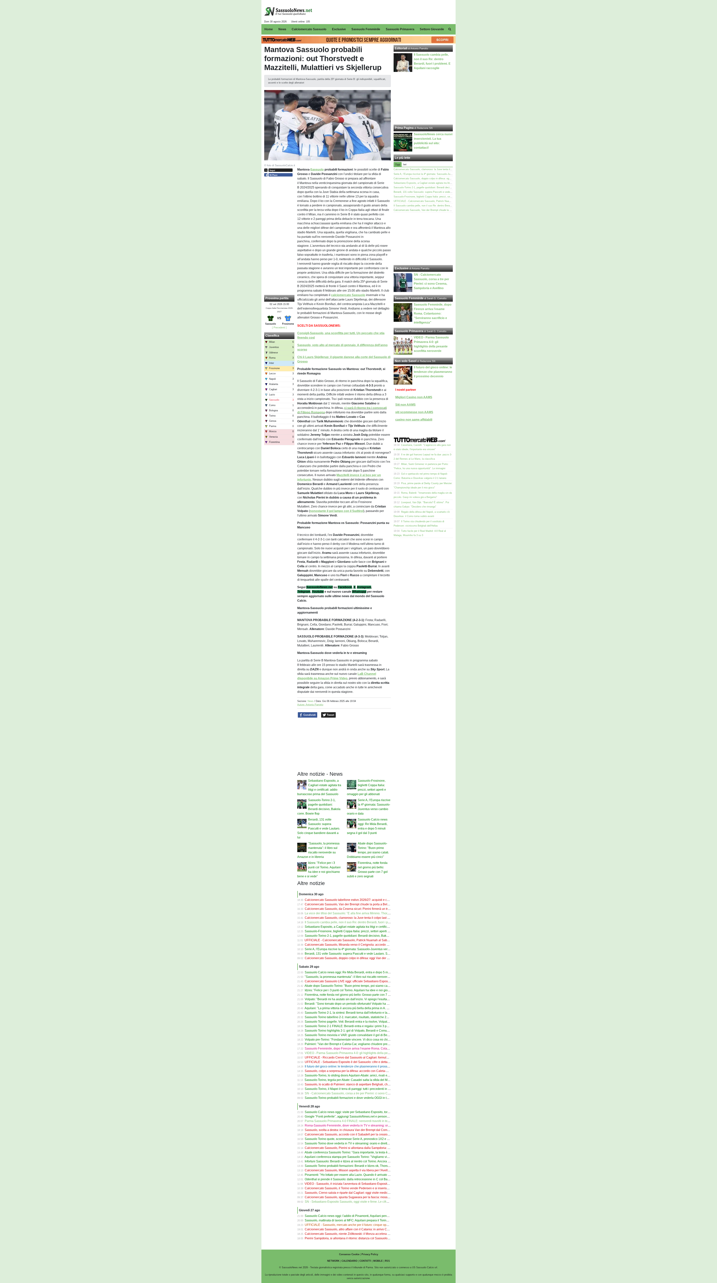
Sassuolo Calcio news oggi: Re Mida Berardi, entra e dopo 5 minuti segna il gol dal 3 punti (364, 972)
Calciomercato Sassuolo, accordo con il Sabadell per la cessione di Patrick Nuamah (360, 1134)
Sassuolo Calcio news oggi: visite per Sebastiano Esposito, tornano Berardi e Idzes (360, 1112)
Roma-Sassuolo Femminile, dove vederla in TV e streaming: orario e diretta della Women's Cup (368, 1125)
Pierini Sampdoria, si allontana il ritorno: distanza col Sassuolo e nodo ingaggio (357, 1238)
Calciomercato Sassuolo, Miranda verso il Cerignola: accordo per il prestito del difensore (363, 944)
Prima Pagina (404, 127)
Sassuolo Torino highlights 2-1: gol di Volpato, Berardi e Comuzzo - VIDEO (354, 1030)
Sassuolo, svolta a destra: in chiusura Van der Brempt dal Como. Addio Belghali (357, 1130)
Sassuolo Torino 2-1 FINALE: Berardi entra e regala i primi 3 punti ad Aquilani (356, 1026)
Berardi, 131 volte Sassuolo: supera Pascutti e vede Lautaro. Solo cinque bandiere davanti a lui (318, 828)
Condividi (309, 714)
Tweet (330, 714)
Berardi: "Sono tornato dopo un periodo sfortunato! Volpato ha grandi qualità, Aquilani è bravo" (367, 1003)
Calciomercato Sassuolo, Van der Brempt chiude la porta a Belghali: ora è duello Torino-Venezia (368, 904)
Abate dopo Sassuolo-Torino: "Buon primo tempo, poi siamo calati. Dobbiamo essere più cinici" (367, 985)
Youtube (318, 591)
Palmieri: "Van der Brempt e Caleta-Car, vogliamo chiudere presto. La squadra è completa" (364, 1044)
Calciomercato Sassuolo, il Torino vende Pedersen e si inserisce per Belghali (356, 1188)
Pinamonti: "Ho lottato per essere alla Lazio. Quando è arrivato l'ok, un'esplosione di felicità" (365, 1174)
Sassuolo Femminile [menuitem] (365, 29)
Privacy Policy (369, 1254)
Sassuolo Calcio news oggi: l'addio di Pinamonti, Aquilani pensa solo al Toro (355, 1215)
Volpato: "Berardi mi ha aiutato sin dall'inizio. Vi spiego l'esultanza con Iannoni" (357, 999)
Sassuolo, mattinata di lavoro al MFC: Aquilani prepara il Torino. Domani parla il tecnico (362, 1220)
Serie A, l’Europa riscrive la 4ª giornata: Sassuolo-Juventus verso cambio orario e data (361, 949)
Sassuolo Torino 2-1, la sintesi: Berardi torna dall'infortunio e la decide (351, 1012)
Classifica (272, 335)
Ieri (404, 164)
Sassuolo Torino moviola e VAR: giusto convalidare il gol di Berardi (349, 1035)
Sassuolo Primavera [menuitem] (400, 29)
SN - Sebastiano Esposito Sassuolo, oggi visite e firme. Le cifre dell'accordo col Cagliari (363, 1201)
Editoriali (401, 48)
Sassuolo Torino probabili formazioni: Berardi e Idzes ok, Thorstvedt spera (353, 1165)
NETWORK (333, 1260)
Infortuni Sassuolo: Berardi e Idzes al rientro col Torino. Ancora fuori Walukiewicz (358, 1161)
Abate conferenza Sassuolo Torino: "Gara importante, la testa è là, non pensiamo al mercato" (366, 1152)
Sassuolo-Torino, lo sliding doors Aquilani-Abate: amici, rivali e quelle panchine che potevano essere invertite (377, 1075)
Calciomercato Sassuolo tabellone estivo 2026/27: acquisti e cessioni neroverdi (357, 899)
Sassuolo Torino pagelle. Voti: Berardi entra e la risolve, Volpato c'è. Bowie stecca (358, 1021)
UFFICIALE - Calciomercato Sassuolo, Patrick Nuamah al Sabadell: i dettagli (355, 940)
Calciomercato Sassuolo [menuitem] (309, 29)
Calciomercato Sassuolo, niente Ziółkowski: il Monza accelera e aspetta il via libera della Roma (368, 1233)
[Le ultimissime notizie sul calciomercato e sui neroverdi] (288, 11)
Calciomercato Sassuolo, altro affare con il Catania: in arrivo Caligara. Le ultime (357, 1229)
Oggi (397, 164)
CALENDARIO (349, 1260)
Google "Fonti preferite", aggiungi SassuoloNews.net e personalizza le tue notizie (358, 1116)
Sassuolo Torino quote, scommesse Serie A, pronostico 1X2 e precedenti (353, 1138)
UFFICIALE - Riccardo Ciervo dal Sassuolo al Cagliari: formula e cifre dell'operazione (361, 1057)
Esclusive (402, 268)
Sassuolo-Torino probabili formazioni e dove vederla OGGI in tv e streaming (354, 1097)
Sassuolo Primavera (409, 331)
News (311, 701)
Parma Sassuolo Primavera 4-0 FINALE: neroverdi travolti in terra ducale (353, 1121)
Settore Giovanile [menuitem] (432, 29)
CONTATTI (365, 1260)
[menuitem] (450, 29)
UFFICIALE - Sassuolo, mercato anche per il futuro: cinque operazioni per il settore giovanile (366, 1224)
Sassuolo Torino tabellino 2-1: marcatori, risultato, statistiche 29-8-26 (350, 1017)
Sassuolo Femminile (409, 298)
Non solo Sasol (405, 361)
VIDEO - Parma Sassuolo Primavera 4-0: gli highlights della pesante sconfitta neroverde (363, 1053)
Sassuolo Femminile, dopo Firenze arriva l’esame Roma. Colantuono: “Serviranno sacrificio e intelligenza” (375, 1048)
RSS (387, 1260)
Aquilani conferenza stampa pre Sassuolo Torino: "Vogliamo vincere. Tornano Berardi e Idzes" (367, 1156)
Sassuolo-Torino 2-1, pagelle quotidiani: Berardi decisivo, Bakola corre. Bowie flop (359, 935)
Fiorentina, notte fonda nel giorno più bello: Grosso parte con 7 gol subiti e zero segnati (362, 994)
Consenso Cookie (349, 1254)
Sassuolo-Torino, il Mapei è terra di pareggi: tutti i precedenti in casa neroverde (356, 1088)
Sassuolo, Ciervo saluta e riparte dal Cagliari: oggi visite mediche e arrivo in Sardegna (362, 1192)
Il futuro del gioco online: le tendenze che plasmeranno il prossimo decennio (355, 1066)
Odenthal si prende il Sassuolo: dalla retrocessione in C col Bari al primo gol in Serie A (362, 1179)
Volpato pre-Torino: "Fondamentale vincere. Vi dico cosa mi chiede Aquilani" (355, 1039)
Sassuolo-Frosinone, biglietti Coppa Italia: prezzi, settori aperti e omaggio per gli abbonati (364, 931)
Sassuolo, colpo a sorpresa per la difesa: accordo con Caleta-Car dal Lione (354, 1070)
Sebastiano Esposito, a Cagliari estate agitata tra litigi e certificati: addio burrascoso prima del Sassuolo (373, 926)
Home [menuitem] (268, 29)
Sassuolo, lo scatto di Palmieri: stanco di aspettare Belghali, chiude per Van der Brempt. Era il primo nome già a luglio (382, 1084)
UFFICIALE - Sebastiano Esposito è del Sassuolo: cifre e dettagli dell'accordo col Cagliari (364, 1062)
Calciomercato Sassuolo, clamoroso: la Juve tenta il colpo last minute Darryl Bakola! (360, 917)
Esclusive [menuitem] (339, 29)
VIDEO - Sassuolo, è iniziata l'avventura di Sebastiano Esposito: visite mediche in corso (362, 1183)
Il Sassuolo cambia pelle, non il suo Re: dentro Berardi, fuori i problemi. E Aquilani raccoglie (365, 922)
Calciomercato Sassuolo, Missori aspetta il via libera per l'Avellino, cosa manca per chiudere (366, 1170)
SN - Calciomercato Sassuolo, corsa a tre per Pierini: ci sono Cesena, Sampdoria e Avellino (365, 1093)
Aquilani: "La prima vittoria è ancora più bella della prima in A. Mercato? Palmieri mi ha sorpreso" (368, 1008)
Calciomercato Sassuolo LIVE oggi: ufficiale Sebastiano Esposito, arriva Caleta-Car (360, 981)
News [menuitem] (282, 29)
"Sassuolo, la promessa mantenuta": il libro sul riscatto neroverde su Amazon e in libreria (363, 976)
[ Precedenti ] (279, 327)
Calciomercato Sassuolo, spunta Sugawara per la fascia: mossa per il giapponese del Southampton (370, 1197)
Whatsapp (359, 591)
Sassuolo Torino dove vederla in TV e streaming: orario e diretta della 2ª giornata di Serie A (365, 1143)
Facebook (345, 587)
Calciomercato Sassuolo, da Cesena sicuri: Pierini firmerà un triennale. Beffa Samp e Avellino (366, 908)
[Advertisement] (423, 238)
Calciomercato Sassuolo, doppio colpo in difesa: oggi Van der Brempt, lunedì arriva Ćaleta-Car (367, 958)
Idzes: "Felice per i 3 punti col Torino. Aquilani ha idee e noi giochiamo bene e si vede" (362, 990)
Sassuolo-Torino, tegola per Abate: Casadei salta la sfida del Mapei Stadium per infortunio (364, 1079)
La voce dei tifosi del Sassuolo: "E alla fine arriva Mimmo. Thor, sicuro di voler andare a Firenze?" (369, 913)
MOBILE (378, 1260)
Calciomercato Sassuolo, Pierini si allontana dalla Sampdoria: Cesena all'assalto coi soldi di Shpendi (372, 1147)
